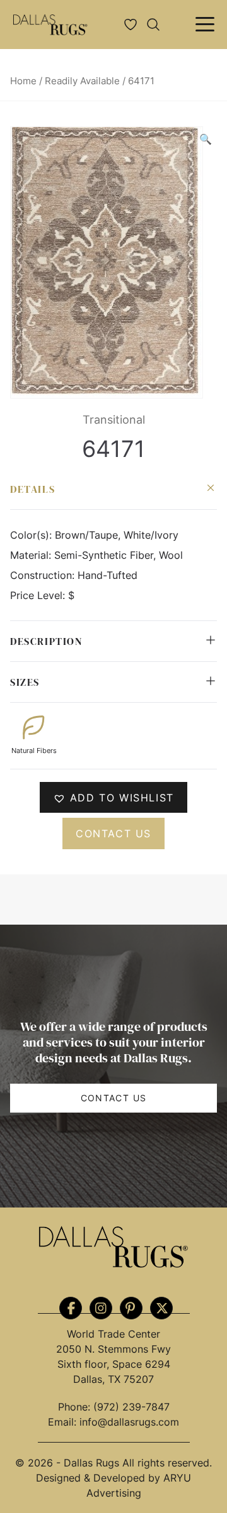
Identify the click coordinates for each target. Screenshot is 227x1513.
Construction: (44, 575)
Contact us (113, 833)
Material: (32, 555)
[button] (205, 138)
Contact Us (114, 1097)
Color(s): (32, 535)
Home (23, 81)
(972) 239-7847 (131, 1406)
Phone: (75, 1406)
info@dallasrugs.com (129, 1422)
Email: (63, 1422)
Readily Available (82, 81)
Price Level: (39, 595)
